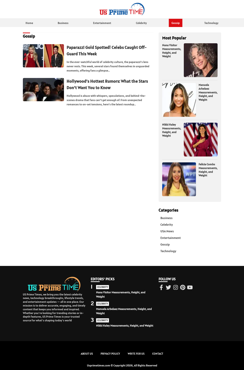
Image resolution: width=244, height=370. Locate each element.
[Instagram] (175, 288)
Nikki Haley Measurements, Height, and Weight (171, 130)
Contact (157, 353)
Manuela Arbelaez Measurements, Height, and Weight (208, 92)
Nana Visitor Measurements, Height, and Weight (171, 50)
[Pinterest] (182, 288)
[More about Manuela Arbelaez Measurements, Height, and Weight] (179, 100)
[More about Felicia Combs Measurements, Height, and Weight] (179, 179)
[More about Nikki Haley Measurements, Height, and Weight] (201, 140)
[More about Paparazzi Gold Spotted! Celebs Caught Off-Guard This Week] (43, 56)
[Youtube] (190, 288)
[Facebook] (161, 288)
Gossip (175, 23)
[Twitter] (168, 288)
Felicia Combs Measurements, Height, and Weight (208, 169)
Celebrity (141, 23)
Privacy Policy (110, 353)
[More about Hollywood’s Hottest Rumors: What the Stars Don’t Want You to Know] (43, 90)
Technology (211, 23)
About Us (87, 353)
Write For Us (136, 353)
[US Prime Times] (122, 9)
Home (29, 23)
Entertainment (102, 23)
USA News (167, 231)
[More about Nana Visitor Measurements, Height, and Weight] (201, 60)
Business (63, 23)
